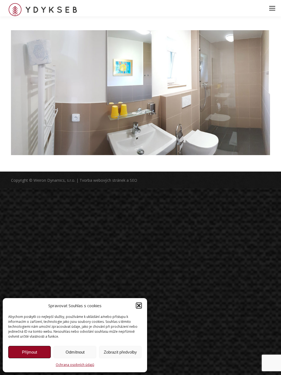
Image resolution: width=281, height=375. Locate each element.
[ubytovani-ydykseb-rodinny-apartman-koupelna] (140, 92)
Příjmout (29, 352)
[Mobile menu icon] (272, 8)
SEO (133, 180)
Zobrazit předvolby (120, 352)
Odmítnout (75, 352)
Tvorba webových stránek (102, 180)
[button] (139, 305)
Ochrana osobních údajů (75, 364)
